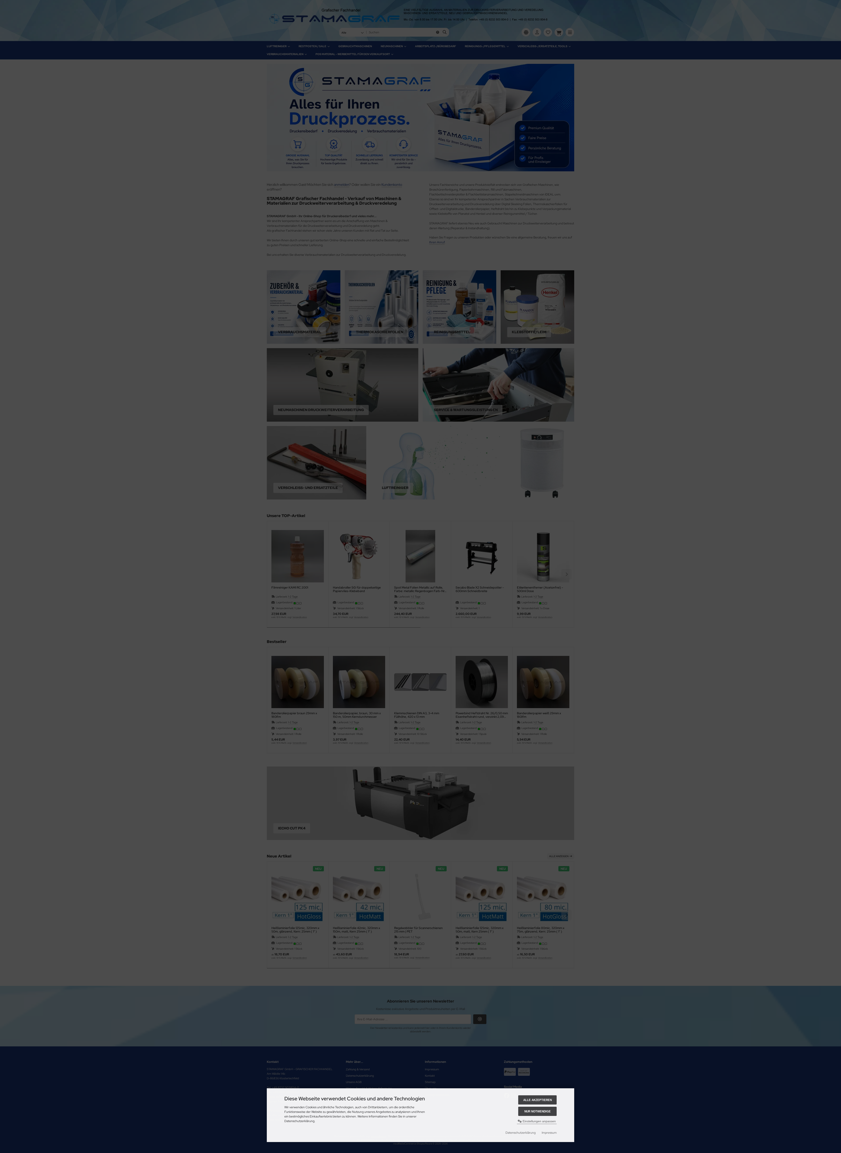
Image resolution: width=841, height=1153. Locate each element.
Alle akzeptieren (537, 1100)
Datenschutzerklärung (520, 1133)
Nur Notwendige (537, 1111)
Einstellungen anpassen (539, 1121)
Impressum (549, 1133)
